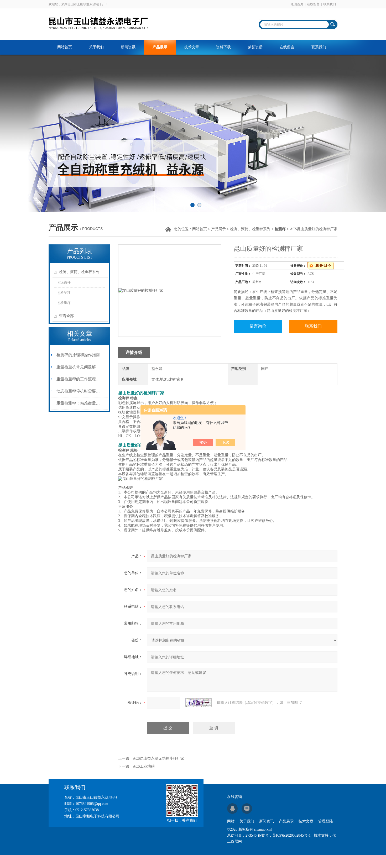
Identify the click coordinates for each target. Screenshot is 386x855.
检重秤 (65, 303)
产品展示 (160, 47)
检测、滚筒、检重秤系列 (250, 229)
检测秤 (65, 293)
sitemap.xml (263, 829)
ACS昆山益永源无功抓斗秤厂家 (158, 758)
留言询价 (257, 326)
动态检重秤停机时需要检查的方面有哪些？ (78, 391)
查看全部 (66, 316)
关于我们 (96, 47)
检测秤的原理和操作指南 (78, 355)
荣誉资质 (255, 47)
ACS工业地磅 (144, 766)
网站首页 (64, 47)
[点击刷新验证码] (198, 702)
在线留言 (313, 4)
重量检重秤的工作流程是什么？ (78, 379)
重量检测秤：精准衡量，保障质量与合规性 (78, 403)
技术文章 (191, 47)
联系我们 (329, 4)
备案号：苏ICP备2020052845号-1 (284, 835)
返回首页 (297, 4)
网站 (230, 821)
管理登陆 (325, 821)
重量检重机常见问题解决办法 (78, 367)
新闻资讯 (128, 47)
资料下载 (223, 47)
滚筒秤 (65, 282)
